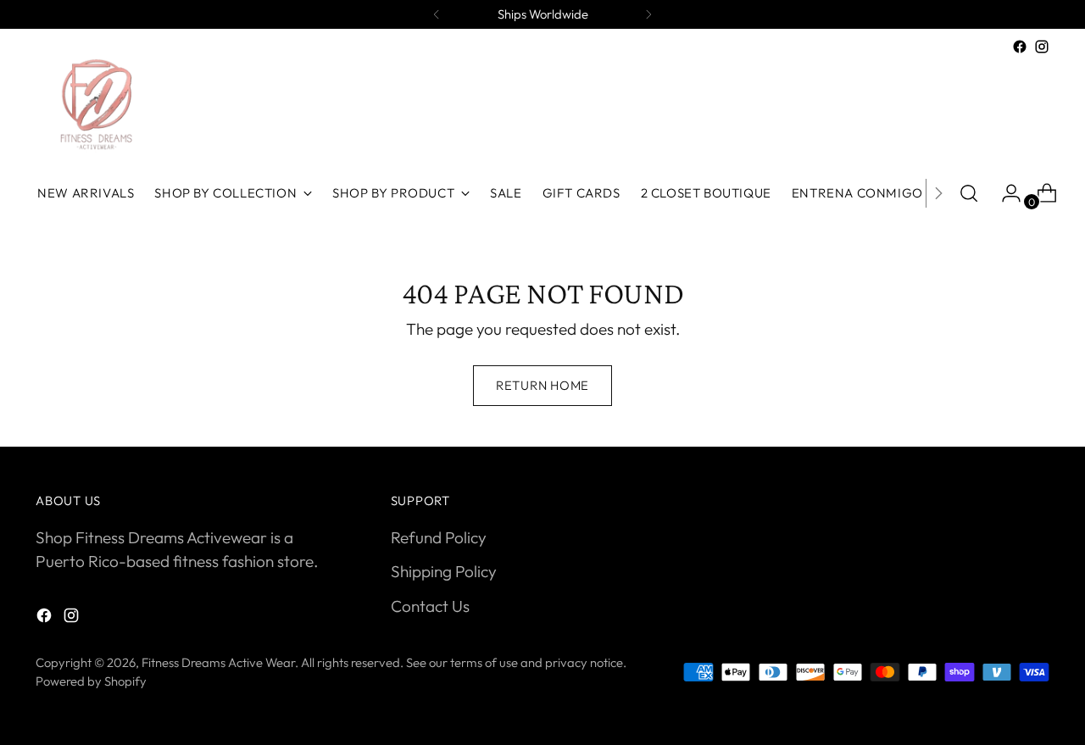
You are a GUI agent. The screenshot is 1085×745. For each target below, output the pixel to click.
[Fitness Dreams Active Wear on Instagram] (1041, 46)
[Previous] (436, 14)
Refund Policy (439, 537)
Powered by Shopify (91, 681)
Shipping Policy (444, 571)
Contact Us (430, 606)
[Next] (648, 14)
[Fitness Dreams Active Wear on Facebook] (1019, 46)
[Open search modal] (969, 193)
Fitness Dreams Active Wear (218, 662)
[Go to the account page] (1004, 193)
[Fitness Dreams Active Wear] (95, 105)
